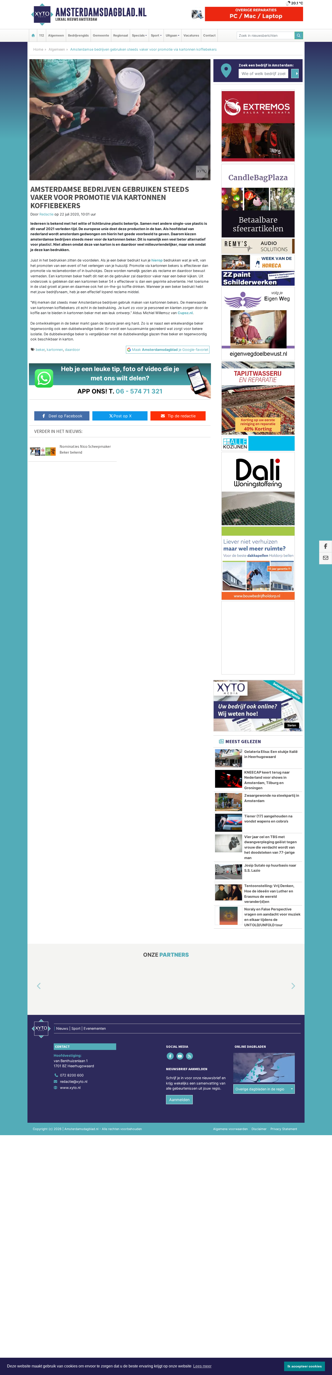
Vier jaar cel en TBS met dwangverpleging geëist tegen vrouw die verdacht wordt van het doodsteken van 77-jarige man (270, 847)
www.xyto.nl (70, 1088)
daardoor (72, 349)
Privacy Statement (284, 1129)
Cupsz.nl (185, 313)
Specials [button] (138, 35)
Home (38, 49)
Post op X (122, 415)
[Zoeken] (299, 35)
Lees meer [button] (202, 1366)
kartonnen (55, 349)
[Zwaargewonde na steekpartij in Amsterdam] (228, 802)
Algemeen (56, 35)
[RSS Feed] (189, 1056)
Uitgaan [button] (171, 35)
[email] (325, 558)
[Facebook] (170, 1056)
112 (41, 35)
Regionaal (120, 35)
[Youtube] (180, 1056)
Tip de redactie (182, 415)
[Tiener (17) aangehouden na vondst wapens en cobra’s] (228, 823)
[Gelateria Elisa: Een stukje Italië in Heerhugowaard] (228, 758)
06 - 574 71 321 (139, 391)
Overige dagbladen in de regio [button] (260, 1089)
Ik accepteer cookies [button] (305, 1366)
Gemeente (101, 35)
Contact (209, 35)
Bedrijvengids (78, 35)
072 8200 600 (72, 1075)
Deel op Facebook (65, 415)
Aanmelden (179, 1099)
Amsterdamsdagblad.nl (101, 12)
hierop (157, 260)
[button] (33, 986)
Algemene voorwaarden (230, 1129)
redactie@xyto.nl (73, 1081)
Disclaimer (259, 1129)
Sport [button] (155, 35)
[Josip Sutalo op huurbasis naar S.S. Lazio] (228, 872)
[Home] (33, 35)
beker (40, 349)
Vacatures (191, 35)
